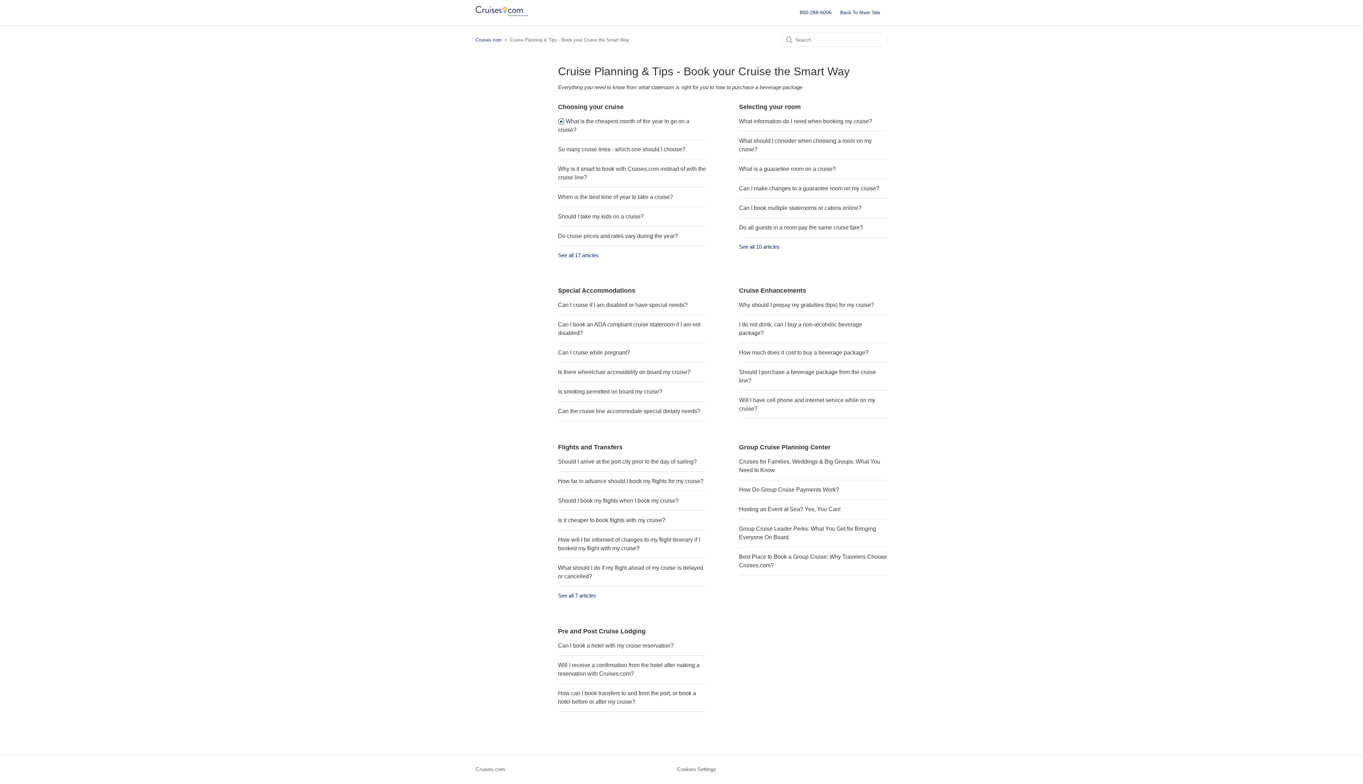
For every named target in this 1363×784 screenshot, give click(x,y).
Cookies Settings (696, 769)
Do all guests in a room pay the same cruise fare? (801, 228)
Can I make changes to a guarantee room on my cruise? (809, 188)
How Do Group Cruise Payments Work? (789, 490)
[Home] (502, 16)
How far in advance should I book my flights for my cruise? (631, 481)
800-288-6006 (816, 12)
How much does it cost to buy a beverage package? (804, 353)
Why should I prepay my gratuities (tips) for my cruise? (806, 305)
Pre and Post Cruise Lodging (602, 631)
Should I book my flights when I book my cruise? (618, 501)
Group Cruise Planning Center (785, 447)
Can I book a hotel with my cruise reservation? (616, 646)
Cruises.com (489, 40)
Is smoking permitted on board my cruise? (610, 392)
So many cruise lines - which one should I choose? (621, 149)
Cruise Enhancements (772, 290)
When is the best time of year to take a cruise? (615, 197)
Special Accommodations (596, 290)
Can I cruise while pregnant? (594, 353)
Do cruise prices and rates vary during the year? (618, 236)
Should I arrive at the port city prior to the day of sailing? (627, 462)
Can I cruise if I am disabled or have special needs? (623, 305)
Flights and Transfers (590, 447)
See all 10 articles (759, 247)
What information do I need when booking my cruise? (805, 121)
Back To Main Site (860, 12)
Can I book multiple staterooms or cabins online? (800, 208)
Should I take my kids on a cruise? (601, 216)
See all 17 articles (578, 255)
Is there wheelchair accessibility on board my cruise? (624, 372)
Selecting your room (770, 106)
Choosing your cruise (591, 106)
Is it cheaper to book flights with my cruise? (611, 520)
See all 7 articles (577, 596)
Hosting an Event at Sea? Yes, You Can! (790, 509)
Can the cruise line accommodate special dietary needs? (629, 411)
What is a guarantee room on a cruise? (787, 169)
